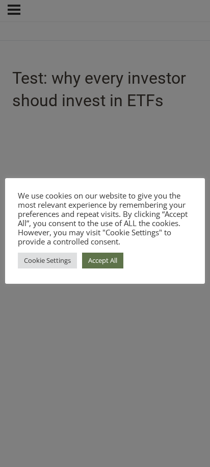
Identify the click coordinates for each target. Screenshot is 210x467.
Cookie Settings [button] (47, 260)
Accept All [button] (102, 260)
